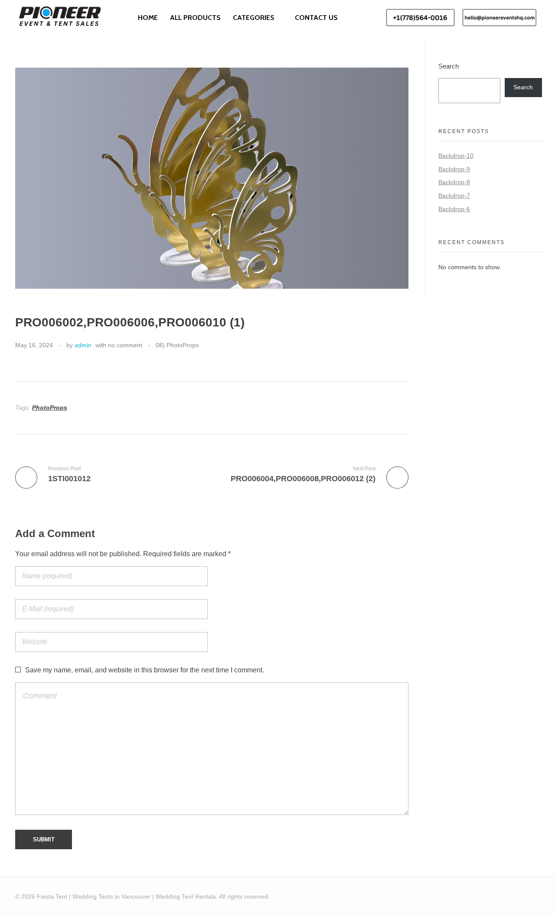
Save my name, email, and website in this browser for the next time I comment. (144, 670)
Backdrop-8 (454, 182)
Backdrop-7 (454, 195)
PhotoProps (49, 407)
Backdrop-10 (455, 155)
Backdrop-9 (454, 169)
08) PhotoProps (177, 345)
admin (83, 345)
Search (448, 66)
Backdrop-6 (454, 208)
